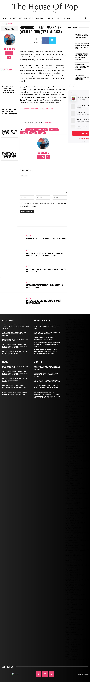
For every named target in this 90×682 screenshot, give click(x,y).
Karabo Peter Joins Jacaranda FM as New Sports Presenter (81, 36)
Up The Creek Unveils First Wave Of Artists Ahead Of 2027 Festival (46, 270)
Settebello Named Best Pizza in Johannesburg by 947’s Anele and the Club (82, 46)
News (5, 18)
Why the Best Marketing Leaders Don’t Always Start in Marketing (47, 381)
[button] (85, 18)
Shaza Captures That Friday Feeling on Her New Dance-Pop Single (44, 286)
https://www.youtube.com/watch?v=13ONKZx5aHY (36, 108)
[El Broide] (9, 39)
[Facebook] (7, 53)
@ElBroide (48, 122)
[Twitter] (9, 57)
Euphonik (54, 129)
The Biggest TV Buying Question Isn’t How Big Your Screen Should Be (81, 56)
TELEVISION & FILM (42, 320)
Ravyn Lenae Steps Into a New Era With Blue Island (9, 133)
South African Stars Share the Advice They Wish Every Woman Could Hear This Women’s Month (46, 387)
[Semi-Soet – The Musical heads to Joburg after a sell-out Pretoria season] (9, 79)
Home (3, 24)
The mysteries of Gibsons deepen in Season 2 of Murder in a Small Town (47, 344)
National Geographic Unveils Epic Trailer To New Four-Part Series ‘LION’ (47, 326)
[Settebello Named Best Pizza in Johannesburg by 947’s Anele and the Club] (71, 46)
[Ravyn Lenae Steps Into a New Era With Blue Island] (9, 123)
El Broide (9, 48)
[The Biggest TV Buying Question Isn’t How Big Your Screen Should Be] (71, 56)
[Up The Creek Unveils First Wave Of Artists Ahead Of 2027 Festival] (12, 269)
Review (42, 133)
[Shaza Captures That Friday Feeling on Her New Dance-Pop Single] (12, 285)
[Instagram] (11, 53)
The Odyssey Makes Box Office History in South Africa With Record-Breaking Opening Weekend (45, 352)
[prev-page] (69, 86)
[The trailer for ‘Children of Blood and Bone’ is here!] (71, 77)
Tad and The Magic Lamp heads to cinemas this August (47, 333)
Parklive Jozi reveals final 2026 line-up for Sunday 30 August (43, 302)
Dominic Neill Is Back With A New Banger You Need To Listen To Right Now (82, 67)
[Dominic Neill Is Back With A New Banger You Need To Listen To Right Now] (71, 66)
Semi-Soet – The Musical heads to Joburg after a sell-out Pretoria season (9, 89)
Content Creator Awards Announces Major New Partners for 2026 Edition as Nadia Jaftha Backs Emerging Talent (47, 395)
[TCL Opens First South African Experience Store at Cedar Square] (9, 102)
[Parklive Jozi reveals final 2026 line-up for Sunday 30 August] (12, 300)
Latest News (8, 320)
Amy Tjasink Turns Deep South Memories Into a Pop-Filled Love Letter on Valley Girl (9, 155)
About (59, 18)
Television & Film (24, 18)
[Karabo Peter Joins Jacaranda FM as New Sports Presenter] (71, 36)
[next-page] (73, 86)
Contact (67, 18)
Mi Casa (24, 133)
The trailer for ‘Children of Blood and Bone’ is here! (82, 77)
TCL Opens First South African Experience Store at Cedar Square (9, 112)
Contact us (7, 666)
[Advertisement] (79, 185)
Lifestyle (49, 18)
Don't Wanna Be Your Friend (36, 129)
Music (12, 18)
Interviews (39, 18)
